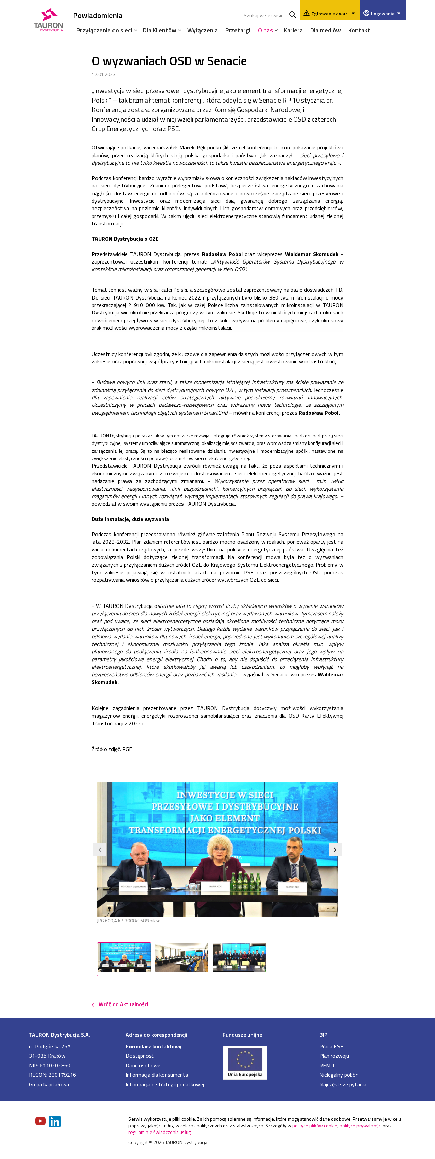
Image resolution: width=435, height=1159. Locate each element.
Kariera (293, 30)
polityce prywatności (361, 1125)
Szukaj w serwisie (293, 15)
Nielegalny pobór (338, 1075)
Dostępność (140, 1056)
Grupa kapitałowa (49, 1084)
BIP (323, 1035)
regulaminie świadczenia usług (159, 1132)
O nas (265, 30)
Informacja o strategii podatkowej (165, 1084)
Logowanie (383, 13)
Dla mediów (325, 30)
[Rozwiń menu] (134, 30)
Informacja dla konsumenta (157, 1075)
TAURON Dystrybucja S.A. (59, 1035)
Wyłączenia (202, 30)
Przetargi (237, 30)
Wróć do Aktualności (124, 1004)
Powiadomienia (98, 15)
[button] (99, 849)
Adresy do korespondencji (156, 1035)
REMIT (327, 1065)
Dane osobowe (143, 1065)
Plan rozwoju (334, 1056)
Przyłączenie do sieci (104, 30)
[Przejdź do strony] (266, 1062)
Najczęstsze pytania (342, 1084)
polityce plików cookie (314, 1125)
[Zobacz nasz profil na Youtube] (41, 1122)
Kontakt (359, 30)
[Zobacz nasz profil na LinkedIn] (55, 1122)
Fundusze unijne (242, 1035)
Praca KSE (331, 1046)
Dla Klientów (159, 30)
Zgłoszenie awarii (330, 13)
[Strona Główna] (48, 18)
